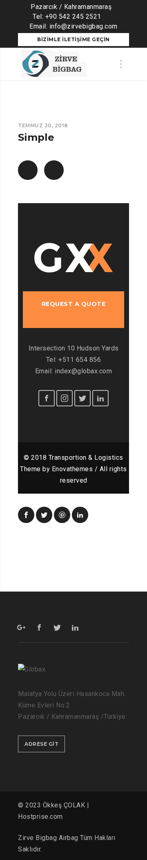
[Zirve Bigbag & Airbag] (53, 64)
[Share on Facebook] (26, 515)
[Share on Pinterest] (62, 515)
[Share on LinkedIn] (80, 515)
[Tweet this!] (44, 515)
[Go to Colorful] (54, 170)
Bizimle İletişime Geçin (73, 39)
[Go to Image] (28, 170)
